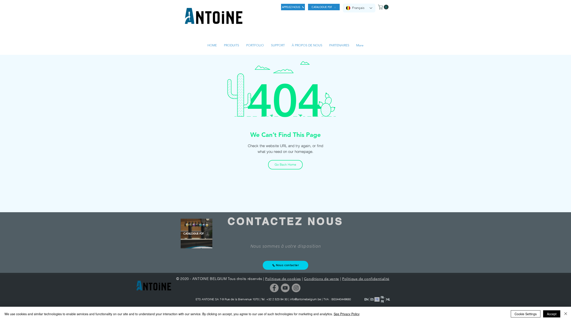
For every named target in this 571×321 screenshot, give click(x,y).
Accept (552, 314)
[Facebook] (274, 288)
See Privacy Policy (347, 314)
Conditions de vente (321, 279)
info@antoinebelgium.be (305, 299)
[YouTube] (285, 288)
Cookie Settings (526, 314)
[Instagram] (296, 288)
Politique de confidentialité (365, 279)
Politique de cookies (283, 279)
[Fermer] (565, 313)
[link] (384, 7)
